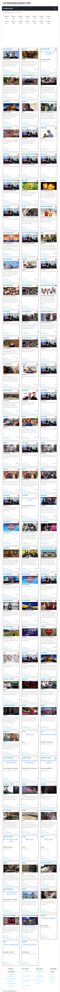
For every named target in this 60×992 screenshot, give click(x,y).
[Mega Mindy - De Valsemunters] (11, 343)
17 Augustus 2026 (48, 22)
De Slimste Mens (26, 600)
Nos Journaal (25, 128)
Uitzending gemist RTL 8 (26, 986)
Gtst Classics (44, 784)
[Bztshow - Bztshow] (30, 422)
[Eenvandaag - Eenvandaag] (49, 501)
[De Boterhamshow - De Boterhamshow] (11, 264)
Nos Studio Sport (7, 521)
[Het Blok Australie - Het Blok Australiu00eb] (49, 52)
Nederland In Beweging (46, 206)
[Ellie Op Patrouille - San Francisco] (11, 396)
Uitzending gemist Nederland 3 (12, 985)
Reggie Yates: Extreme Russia (48, 101)
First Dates (43, 626)
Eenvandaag (43, 495)
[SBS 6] (37, 495)
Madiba (24, 810)
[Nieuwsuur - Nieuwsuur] (30, 632)
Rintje (42, 233)
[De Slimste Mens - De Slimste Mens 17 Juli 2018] (30, 606)
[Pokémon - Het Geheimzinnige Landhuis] (49, 186)
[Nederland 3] (18, 417)
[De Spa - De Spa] (30, 734)
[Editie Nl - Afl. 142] (30, 711)
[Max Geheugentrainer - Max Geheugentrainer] (11, 238)
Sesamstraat (44, 128)
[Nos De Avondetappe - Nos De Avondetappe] (11, 632)
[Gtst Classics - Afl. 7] (49, 789)
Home (52, 974)
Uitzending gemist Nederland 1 (12, 975)
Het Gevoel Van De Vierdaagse (29, 915)
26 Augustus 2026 (34, 17)
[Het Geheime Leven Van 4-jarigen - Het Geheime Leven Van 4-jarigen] (49, 291)
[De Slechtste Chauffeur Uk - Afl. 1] (49, 868)
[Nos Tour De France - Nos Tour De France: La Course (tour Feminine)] (30, 291)
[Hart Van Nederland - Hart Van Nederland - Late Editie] (11, 892)
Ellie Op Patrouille (7, 390)
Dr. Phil (24, 206)
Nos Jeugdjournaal (7, 574)
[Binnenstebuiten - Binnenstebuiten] (30, 553)
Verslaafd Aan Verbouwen (47, 311)
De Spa (23, 731)
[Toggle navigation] (55, 8)
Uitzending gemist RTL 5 (26, 977)
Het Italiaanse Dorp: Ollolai (47, 810)
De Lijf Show (25, 495)
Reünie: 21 (24, 49)
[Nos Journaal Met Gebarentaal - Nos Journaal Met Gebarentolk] (30, 159)
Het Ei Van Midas (7, 364)
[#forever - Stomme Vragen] (30, 474)
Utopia (42, 836)
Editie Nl (24, 705)
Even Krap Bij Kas (7, 128)
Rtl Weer (43, 705)
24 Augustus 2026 (48, 17)
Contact (52, 976)
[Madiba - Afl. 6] (30, 868)
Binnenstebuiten (26, 548)
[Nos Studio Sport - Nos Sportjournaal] (11, 527)
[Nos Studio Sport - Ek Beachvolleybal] (30, 579)
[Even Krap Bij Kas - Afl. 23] (49, 894)
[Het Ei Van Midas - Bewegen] (11, 369)
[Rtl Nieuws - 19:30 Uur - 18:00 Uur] (49, 684)
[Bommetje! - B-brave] (11, 422)
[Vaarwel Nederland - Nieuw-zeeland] (30, 317)
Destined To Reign (26, 758)
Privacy (52, 981)
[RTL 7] (56, 75)
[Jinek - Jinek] (11, 658)
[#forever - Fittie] (11, 474)
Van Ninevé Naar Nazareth (47, 548)
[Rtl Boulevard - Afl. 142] (11, 737)
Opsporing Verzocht (8, 600)
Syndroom (24, 101)
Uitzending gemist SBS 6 (40, 977)
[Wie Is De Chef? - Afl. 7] (49, 527)
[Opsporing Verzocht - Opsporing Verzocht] (11, 606)
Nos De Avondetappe (8, 626)
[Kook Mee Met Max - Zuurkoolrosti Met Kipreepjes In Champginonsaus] (11, 291)
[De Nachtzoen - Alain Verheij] (49, 658)
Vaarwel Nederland (26, 311)
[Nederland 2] (18, 102)
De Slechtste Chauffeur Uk (9, 75)
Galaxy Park (25, 679)
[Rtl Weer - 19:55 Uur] (30, 789)
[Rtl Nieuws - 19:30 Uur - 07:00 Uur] (11, 684)
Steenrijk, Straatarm (8, 836)
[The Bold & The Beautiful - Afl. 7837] (11, 711)
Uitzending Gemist (8, 8)
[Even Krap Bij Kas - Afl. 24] (11, 133)
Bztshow (24, 416)
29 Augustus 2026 (13, 17)
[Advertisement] (30, 36)
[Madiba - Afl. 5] (11, 868)
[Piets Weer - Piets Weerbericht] (48, 918)
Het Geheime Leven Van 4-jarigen (49, 285)
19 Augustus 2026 (34, 22)
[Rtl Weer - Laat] (30, 894)
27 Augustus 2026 (27, 17)
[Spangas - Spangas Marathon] (49, 474)
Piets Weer (43, 915)
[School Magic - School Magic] (30, 396)
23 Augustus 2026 (6, 22)
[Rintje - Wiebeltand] (49, 238)
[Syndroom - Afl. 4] (30, 107)
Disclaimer (53, 979)
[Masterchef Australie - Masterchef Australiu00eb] (49, 761)
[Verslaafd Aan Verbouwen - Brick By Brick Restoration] (49, 317)
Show (42, 731)
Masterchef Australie (46, 758)
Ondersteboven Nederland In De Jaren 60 (30, 522)
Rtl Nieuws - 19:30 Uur (8, 679)
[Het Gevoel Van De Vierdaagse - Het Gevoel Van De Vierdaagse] (30, 921)
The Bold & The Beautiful (9, 705)
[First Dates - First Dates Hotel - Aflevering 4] (49, 632)
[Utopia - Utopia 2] (49, 839)
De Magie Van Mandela (46, 600)
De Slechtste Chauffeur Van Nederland (28, 76)
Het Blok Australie (45, 49)
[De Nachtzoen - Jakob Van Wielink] (11, 107)
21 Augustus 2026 (20, 22)
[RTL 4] (37, 102)
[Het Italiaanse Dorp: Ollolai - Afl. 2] (49, 816)
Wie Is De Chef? (44, 521)
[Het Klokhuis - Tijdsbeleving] (11, 553)
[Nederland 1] (18, 49)
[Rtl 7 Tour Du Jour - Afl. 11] (49, 81)
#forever (5, 469)
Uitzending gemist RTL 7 (26, 982)
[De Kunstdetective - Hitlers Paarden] (11, 54)
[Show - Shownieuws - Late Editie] (11, 944)
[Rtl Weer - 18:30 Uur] (49, 711)
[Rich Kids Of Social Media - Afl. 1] (11, 921)
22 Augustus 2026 (13, 22)
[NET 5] (56, 49)
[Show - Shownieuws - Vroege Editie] (48, 734)
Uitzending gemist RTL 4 (26, 972)
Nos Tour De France (26, 285)
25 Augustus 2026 (41, 17)
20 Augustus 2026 (27, 22)
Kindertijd (24, 259)
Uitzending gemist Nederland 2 (12, 980)
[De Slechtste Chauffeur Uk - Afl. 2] (11, 81)
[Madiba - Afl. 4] (30, 816)
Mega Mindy (6, 338)
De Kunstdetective (7, 49)
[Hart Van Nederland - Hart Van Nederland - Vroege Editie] (11, 761)
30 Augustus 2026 (6, 17)
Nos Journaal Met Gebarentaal (29, 154)
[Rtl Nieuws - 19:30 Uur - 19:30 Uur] (11, 789)
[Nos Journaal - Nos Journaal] (30, 133)
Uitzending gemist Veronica (40, 982)
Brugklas (5, 443)
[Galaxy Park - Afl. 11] (30, 684)
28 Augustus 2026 (20, 17)
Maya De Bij (25, 180)
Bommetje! (6, 416)
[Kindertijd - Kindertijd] (30, 264)
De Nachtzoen (6, 101)
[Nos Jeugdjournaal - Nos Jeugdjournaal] (11, 579)
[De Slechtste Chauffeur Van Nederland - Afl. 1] (30, 81)
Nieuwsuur (24, 626)
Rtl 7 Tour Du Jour (45, 75)
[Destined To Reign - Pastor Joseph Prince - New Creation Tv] (30, 761)
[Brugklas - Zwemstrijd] (49, 448)
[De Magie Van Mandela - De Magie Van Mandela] (49, 606)
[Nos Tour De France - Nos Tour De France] (30, 343)
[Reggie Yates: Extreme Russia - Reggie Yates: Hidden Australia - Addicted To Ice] (49, 107)
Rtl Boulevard (6, 731)
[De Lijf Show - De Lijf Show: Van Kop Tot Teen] (30, 499)
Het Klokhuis (6, 548)
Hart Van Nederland (8, 758)
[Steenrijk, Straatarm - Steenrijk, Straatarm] (11, 840)
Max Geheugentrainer (8, 233)
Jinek (4, 653)
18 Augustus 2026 (41, 22)
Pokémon (43, 180)
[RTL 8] (37, 207)
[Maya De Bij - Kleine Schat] (30, 186)
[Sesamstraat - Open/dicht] (49, 133)
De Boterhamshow (7, 259)
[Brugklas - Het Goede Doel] (11, 448)
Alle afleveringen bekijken (7, 71)
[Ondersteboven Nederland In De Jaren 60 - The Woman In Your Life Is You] (30, 527)
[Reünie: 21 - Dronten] (30, 54)
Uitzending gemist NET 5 (40, 972)
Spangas (43, 469)
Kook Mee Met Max (8, 285)
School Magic (25, 390)
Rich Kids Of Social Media (9, 915)
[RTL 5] (18, 75)
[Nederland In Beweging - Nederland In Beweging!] (49, 212)
